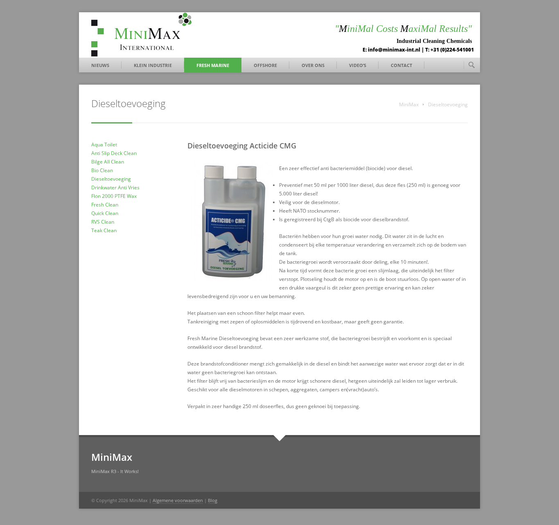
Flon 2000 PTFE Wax (114, 196)
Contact (401, 65)
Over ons (313, 65)
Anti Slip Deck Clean (114, 153)
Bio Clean (102, 170)
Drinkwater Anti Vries (115, 187)
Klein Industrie (153, 65)
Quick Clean (104, 213)
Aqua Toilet (104, 144)
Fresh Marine (212, 65)
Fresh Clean (104, 204)
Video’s (357, 65)
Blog (212, 500)
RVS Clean (102, 221)
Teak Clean (104, 230)
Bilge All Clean (107, 161)
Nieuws (100, 65)
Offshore (265, 65)
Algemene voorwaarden (178, 500)
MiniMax (409, 104)
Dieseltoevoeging (111, 178)
